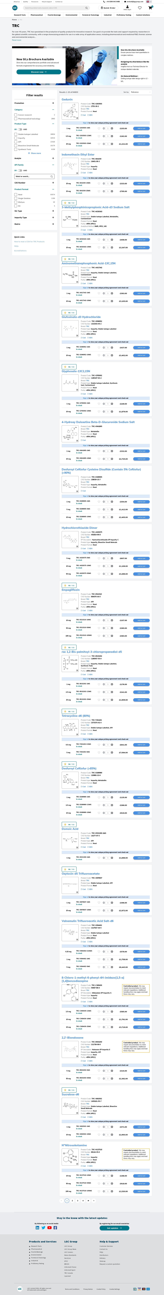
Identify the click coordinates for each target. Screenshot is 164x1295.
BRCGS (66, 1264)
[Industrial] (29, 1261)
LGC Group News (70, 1249)
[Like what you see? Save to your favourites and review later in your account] (139, 8)
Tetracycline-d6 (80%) (76, 715)
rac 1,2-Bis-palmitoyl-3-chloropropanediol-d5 (92, 651)
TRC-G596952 (97, 321)
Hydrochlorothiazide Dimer (79, 527)
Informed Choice (70, 1267)
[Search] (86, 7)
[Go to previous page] (61, 1200)
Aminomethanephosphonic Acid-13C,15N (88, 263)
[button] (34, 103)
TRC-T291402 (97, 720)
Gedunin (67, 99)
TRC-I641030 (96, 159)
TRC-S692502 (97, 1099)
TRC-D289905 (97, 477)
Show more (36, 153)
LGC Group (68, 1246)
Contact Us (103, 1249)
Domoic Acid (70, 829)
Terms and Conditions (72, 1289)
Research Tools (36, 1246)
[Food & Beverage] (29, 1252)
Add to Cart (141, 128)
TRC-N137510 (97, 1150)
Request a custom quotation (110, 1264)
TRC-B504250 (97, 1042)
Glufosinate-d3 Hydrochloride (81, 317)
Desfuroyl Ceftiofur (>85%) (79, 768)
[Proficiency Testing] (29, 1264)
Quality (25, 1)
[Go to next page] (93, 1200)
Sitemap (103, 1261)
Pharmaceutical (36, 1249)
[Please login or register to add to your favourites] (99, 128)
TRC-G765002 (97, 375)
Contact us (58, 1)
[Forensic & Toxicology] (29, 1258)
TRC (87, 109)
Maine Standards (70, 1255)
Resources (34, 1)
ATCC (66, 1261)
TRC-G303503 (97, 104)
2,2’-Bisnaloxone (72, 1037)
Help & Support (47, 1)
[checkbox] (15, 115)
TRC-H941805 (97, 426)
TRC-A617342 (97, 268)
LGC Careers (68, 1252)
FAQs (16, 246)
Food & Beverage (37, 1252)
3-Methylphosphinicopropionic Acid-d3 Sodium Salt (96, 207)
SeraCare (67, 1258)
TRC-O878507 (97, 878)
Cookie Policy (101, 1289)
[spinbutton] (108, 128)
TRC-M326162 (97, 212)
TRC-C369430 (97, 985)
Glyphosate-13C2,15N (76, 371)
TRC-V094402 (97, 925)
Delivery (102, 1258)
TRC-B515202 (97, 656)
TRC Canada (68, 1273)
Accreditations (20, 251)
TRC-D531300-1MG (99, 833)
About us (17, 1)
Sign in (85, 123)
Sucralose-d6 (70, 1094)
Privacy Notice (88, 1289)
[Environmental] (29, 1255)
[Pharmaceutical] (29, 1249)
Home (14, 20)
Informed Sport (69, 1270)
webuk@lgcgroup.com (135, 1)
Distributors (104, 1255)
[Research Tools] (29, 1246)
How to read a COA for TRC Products (29, 241)
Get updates (113, 1228)
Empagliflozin (71, 589)
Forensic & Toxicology (38, 1258)
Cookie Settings (114, 1289)
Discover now (37, 72)
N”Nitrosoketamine (74, 1145)
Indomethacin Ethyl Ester (78, 154)
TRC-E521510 (97, 594)
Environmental (36, 1255)
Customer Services (106, 1246)
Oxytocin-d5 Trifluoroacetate (81, 873)
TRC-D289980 (97, 773)
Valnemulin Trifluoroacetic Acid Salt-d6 (87, 921)
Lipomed (67, 1276)
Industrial (34, 1261)
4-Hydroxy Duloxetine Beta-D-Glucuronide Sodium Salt (98, 422)
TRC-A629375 (97, 532)
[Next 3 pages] (88, 1200)
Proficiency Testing (37, 1263)
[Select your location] (149, 1)
